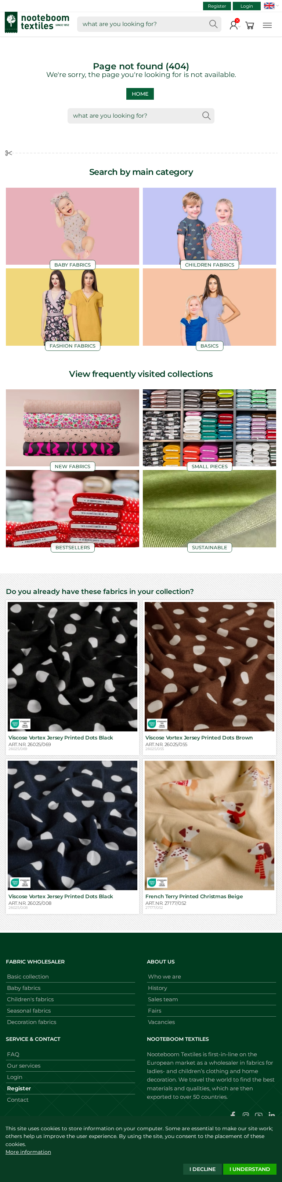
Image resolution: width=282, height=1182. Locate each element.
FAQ (13, 1054)
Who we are (164, 976)
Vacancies (161, 1021)
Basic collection (28, 976)
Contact (18, 1099)
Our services (23, 1065)
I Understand (249, 1169)
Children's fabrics (30, 999)
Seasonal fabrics (29, 1010)
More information (28, 1152)
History (157, 987)
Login (247, 6)
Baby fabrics (23, 987)
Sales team (163, 999)
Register (217, 6)
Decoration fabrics (31, 1021)
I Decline (202, 1169)
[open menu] (267, 24)
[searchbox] (149, 24)
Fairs (154, 1010)
